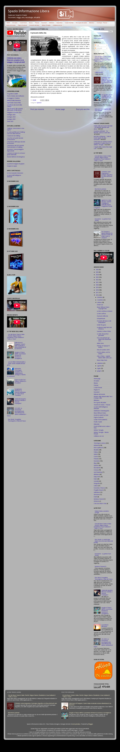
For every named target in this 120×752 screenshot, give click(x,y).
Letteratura (97, 492)
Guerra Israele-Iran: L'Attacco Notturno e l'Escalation (20, 381)
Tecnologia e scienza (99, 443)
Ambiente (96, 445)
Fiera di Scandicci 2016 (103, 350)
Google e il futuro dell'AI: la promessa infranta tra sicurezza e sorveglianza (20, 355)
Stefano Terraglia (46, 25)
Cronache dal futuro (34, 25)
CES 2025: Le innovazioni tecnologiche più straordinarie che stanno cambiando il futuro (16, 412)
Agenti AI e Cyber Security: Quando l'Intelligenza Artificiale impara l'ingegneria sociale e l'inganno (103, 203)
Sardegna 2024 (11, 117)
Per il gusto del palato (81, 22)
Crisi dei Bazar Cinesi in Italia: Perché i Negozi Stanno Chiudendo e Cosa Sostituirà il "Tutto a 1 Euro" (16, 337)
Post (97, 45)
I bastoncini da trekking (13, 136)
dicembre (100, 297)
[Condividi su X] (45, 100)
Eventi (95, 497)
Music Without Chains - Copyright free (103, 307)
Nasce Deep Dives (102, 360)
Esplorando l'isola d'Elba (14, 102)
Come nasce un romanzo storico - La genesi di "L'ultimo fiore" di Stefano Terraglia (103, 143)
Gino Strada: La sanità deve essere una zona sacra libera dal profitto (103, 541)
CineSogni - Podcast (102, 22)
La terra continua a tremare (104, 311)
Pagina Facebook (22, 25)
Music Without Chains (100, 413)
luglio (99, 368)
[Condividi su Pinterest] (48, 100)
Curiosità (96, 481)
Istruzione (96, 494)
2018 (97, 290)
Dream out (100, 304)
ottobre (99, 302)
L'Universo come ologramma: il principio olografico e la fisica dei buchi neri (106, 80)
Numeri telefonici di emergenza (16, 157)
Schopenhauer (101, 318)
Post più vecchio (83, 109)
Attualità (96, 450)
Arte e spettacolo (98, 447)
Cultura (96, 485)
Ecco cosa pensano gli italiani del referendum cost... (104, 339)
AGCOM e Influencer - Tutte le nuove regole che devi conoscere (102, 138)
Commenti (99, 48)
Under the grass (101, 325)
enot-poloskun (76, 724)
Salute (95, 454)
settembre (100, 363)
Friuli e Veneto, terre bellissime (15, 96)
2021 (97, 282)
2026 (97, 269)
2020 (97, 285)
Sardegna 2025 (11, 119)
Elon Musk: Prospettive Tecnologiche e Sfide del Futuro (17, 420)
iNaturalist (96, 424)
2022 (97, 279)
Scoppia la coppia (12, 166)
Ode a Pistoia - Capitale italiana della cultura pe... (104, 356)
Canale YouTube (69, 22)
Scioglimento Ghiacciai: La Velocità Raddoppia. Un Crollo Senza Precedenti (20, 392)
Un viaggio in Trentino (13, 98)
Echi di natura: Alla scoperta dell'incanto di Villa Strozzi (15, 109)
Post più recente (37, 109)
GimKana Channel (99, 499)
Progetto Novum (98, 490)
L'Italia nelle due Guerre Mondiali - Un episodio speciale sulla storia (103, 127)
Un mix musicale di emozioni (15, 173)
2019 (97, 287)
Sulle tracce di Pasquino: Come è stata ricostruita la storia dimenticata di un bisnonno (20, 345)
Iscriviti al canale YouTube (101, 415)
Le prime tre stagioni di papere (15, 164)
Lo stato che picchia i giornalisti (103, 334)
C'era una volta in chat (100, 503)
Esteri (95, 479)
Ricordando (97, 467)
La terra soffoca (101, 313)
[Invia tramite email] (41, 100)
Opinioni (39, 102)
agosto (99, 366)
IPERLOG (96, 501)
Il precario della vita (102, 316)
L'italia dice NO (99, 72)
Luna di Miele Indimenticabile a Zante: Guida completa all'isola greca (16, 363)
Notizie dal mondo (11, 25)
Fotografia (97, 483)
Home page (60, 109)
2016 (97, 295)
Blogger (90, 724)
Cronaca (96, 470)
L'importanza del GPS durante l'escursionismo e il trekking (15, 146)
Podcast (37, 22)
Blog (95, 463)
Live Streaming (98, 472)
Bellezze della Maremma (14, 100)
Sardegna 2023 (11, 114)
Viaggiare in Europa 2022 (14, 112)
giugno (99, 371)
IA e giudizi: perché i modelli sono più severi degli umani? (106, 96)
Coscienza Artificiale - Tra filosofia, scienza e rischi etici (102, 131)
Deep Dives (60, 22)
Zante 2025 (10, 121)
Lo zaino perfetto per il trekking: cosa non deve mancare (16, 132)
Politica (96, 452)
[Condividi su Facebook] (46, 100)
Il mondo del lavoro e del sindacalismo (104, 321)
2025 (97, 272)
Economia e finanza (99, 488)
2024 (97, 274)
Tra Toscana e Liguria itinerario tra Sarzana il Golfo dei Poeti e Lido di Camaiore (106, 234)
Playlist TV (97, 390)
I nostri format (23, 22)
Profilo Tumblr (98, 422)
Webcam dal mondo (99, 394)
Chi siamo (14, 22)
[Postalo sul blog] (43, 100)
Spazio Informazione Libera (28, 11)
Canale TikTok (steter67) (100, 419)
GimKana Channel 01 (100, 566)
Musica (31, 22)
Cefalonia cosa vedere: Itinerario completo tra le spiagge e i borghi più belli (16, 60)
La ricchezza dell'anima (104, 625)
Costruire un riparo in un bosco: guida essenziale (16, 153)
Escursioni (44, 22)
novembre (100, 300)
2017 (97, 292)
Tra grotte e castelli (12, 93)
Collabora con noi (57, 25)
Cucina (96, 456)
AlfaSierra (51, 22)
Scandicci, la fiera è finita (104, 331)
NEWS (8, 22)
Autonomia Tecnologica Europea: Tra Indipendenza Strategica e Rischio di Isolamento (16, 372)
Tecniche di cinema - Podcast (102, 405)
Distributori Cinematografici (101, 410)
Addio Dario (100, 343)
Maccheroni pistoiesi (100, 189)
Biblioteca (91, 22)
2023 (97, 277)
